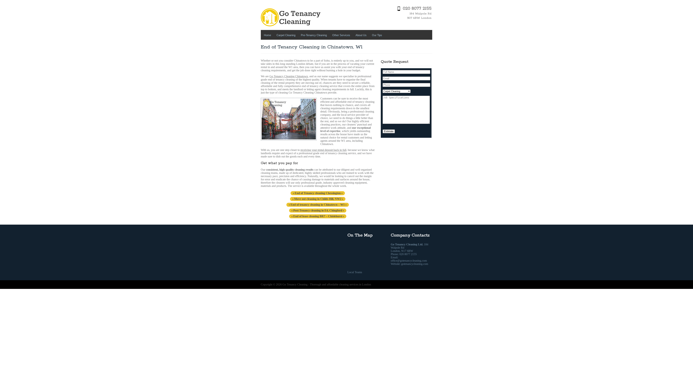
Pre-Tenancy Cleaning (314, 35)
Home (267, 35)
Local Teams (354, 272)
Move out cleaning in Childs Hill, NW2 (317, 198)
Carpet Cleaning (285, 35)
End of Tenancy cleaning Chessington (318, 193)
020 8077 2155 (417, 8)
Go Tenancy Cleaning (295, 284)
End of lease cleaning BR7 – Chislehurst (317, 216)
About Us (361, 35)
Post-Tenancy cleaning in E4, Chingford (317, 210)
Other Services (341, 35)
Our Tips (377, 35)
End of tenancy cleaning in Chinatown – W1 (318, 204)
